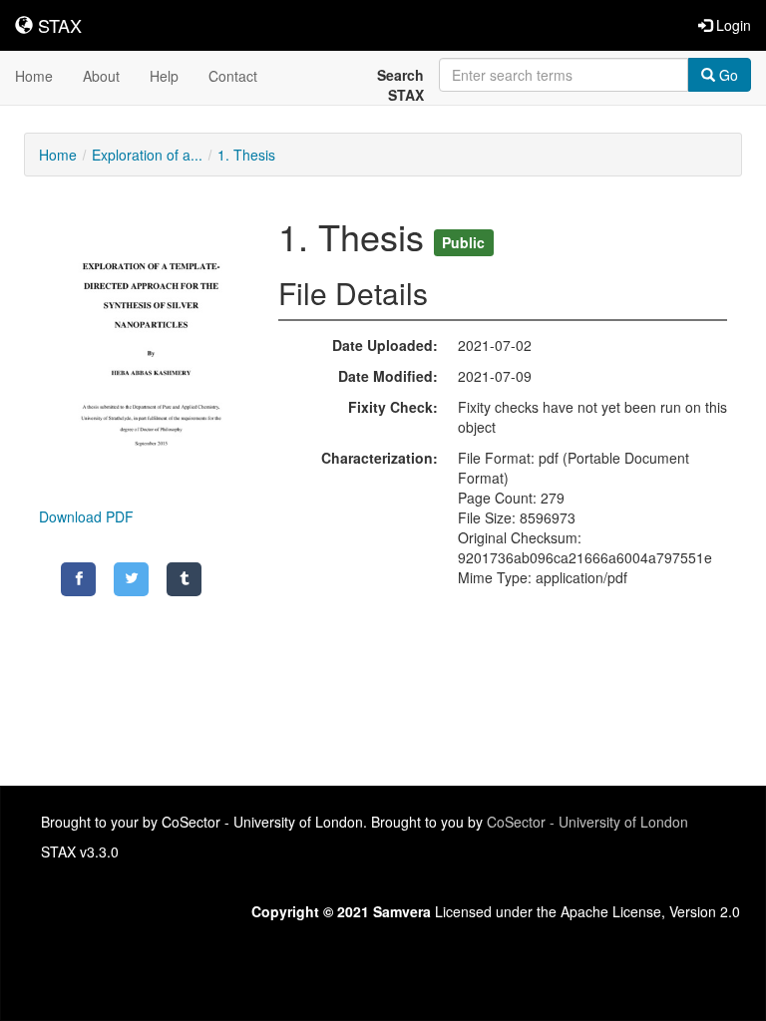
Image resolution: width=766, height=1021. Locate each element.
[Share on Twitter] (131, 579)
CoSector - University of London (587, 822)
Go (726, 75)
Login (731, 25)
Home (34, 76)
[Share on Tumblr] (184, 579)
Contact (232, 76)
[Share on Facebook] (78, 579)
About (101, 76)
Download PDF (86, 516)
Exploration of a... (147, 155)
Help (164, 76)
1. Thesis (246, 155)
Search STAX (400, 85)
